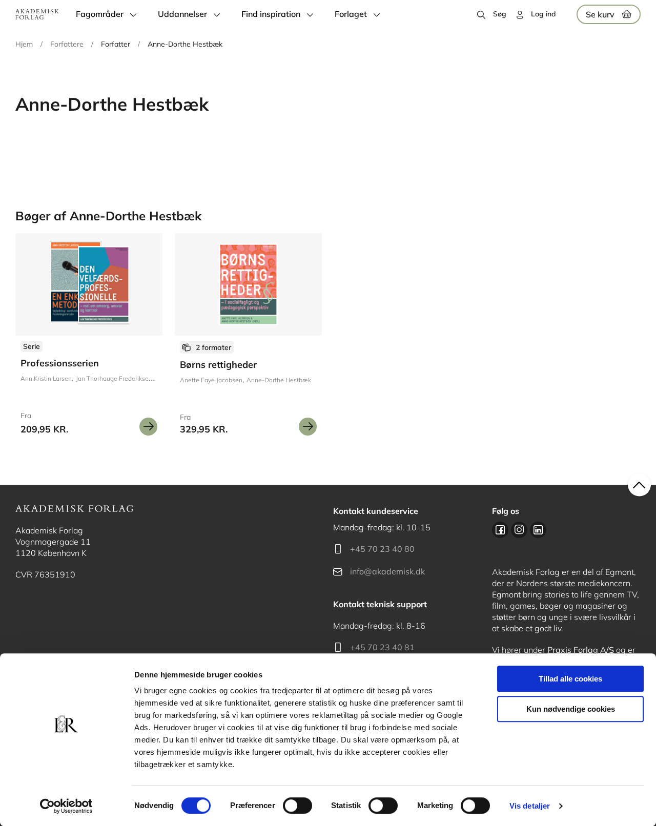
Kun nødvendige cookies (570, 709)
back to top (639, 485)
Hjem (24, 44)
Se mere (148, 427)
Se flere (88, 338)
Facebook (500, 530)
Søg (499, 13)
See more (248, 338)
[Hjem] (37, 14)
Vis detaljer (529, 805)
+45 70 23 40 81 (382, 647)
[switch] (297, 805)
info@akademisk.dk (387, 571)
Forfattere (67, 44)
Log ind (543, 13)
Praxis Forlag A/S (580, 650)
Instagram (519, 530)
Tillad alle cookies (570, 678)
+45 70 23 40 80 (382, 549)
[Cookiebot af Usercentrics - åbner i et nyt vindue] (66, 806)
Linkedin (538, 530)
